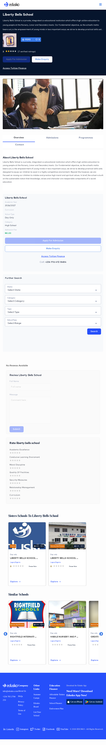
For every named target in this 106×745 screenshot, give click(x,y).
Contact (19, 145)
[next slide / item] (101, 104)
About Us (23, 691)
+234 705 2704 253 (10, 698)
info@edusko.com (11, 691)
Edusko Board (39, 705)
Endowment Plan (55, 714)
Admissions (52, 138)
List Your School (39, 714)
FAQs (21, 696)
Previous (4, 632)
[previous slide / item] (5, 104)
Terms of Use (24, 710)
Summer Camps (39, 696)
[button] (37, 39)
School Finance (53, 705)
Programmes (86, 138)
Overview (19, 137)
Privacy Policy (22, 703)
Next (99, 632)
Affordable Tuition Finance (56, 696)
